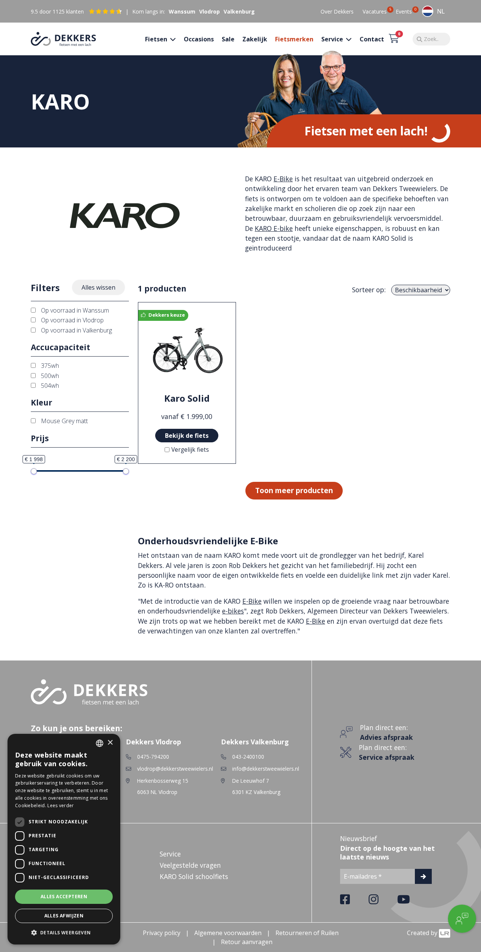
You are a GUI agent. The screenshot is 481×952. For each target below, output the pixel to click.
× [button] (110, 743)
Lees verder (60, 805)
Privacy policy (161, 933)
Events (404, 11)
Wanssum (182, 11)
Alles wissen (98, 287)
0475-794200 (153, 756)
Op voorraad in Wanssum (74, 310)
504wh (49, 385)
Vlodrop (209, 11)
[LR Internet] (444, 933)
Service (170, 853)
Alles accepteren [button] (64, 896)
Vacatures (375, 11)
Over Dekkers (337, 11)
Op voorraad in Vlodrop (71, 320)
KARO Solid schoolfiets (194, 876)
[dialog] (64, 839)
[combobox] (433, 11)
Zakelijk (254, 39)
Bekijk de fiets (187, 435)
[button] (64, 932)
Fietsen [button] (157, 39)
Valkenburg (239, 11)
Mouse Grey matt (63, 421)
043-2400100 (248, 756)
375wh (49, 365)
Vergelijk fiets (190, 450)
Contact (372, 39)
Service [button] (333, 39)
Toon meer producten (294, 490)
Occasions (199, 39)
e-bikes (233, 610)
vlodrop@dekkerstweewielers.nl (175, 768)
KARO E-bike (274, 228)
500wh (49, 376)
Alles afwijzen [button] (64, 916)
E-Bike (283, 178)
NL (441, 11)
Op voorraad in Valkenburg (75, 330)
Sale (228, 39)
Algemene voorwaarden (228, 933)
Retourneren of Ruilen (307, 933)
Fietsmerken (294, 39)
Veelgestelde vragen (190, 865)
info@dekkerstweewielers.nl (265, 768)
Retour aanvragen (246, 942)
